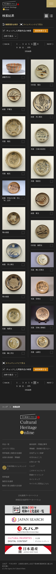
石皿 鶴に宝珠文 (37, 270)
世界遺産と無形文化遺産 (12, 453)
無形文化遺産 (7, 481)
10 (20, 48)
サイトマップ (34, 479)
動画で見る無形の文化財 (12, 486)
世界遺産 (5, 477)
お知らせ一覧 (34, 462)
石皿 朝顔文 (36, 181)
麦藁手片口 (6, 77)
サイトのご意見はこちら (39, 484)
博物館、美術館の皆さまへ (40, 449)
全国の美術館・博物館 (11, 457)
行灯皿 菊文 (36, 85)
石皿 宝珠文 (36, 299)
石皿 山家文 (36, 352)
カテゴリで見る (8, 449)
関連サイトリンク (36, 475)
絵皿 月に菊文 (36, 117)
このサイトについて (37, 471)
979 (28, 48)
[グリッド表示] (46, 15)
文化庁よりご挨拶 (36, 453)
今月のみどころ (35, 457)
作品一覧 (5, 444)
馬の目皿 (5, 232)
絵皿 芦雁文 (7, 109)
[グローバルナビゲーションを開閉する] (51, 3)
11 (23, 48)
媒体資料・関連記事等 (38, 444)
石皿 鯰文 (6, 174)
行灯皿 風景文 (36, 245)
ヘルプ (32, 466)
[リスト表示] (51, 15)
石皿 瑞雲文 (7, 329)
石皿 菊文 (6, 141)
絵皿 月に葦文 (8, 264)
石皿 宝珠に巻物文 (38, 328)
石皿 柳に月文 (8, 353)
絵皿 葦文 (35, 213)
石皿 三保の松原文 (38, 149)
